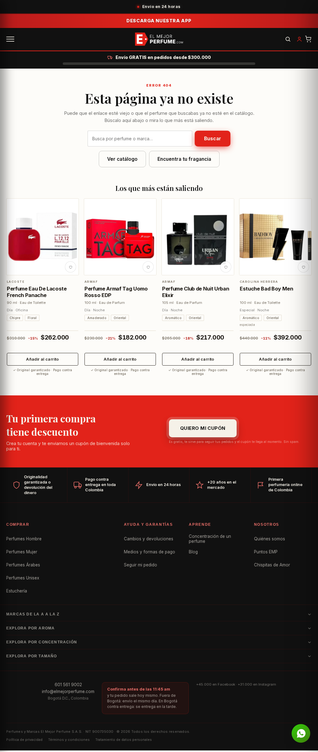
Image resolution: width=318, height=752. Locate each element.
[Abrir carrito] (308, 39)
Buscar (212, 139)
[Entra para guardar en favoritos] (70, 266)
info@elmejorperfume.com (68, 691)
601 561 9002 (68, 684)
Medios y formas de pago (149, 551)
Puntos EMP (266, 551)
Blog (193, 551)
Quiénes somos (269, 538)
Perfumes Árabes (23, 564)
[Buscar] (288, 39)
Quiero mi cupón (202, 428)
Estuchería (16, 590)
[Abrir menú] (10, 39)
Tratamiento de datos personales (123, 739)
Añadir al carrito (42, 359)
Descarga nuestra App (159, 20)
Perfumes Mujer (21, 551)
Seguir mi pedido (140, 564)
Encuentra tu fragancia (184, 159)
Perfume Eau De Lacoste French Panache (37, 292)
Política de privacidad (24, 739)
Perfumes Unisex (22, 577)
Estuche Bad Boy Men (266, 289)
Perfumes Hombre (24, 538)
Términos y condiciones (69, 739)
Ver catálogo (122, 159)
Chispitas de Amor (272, 564)
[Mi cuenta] (299, 39)
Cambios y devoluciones (148, 538)
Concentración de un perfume (210, 539)
